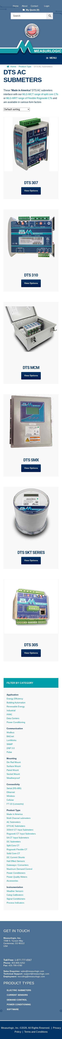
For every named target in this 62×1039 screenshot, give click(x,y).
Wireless (11, 796)
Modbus (10, 732)
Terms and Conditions (36, 1032)
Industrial (11, 710)
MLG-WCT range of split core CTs (40, 94)
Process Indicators (15, 903)
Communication (15, 728)
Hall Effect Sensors (16, 861)
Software (13, 1009)
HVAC (9, 714)
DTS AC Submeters (16, 826)
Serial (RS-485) (14, 788)
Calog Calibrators (15, 895)
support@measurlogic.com (36, 974)
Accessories (12, 881)
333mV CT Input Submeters (20, 830)
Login (46, 6)
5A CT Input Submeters (18, 837)
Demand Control (17, 1000)
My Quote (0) (32, 10)
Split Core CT (13, 845)
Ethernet (11, 792)
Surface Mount (14, 766)
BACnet (10, 736)
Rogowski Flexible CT (17, 849)
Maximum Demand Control (19, 869)
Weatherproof (13, 778)
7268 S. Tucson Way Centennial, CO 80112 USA (14, 943)
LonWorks (11, 740)
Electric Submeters (19, 990)
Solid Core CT (13, 853)
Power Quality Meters (17, 877)
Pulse (9, 752)
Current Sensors (17, 995)
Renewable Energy (16, 706)
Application (13, 694)
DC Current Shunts (16, 857)
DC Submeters (14, 841)
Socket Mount (13, 774)
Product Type (25, 66)
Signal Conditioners (16, 899)
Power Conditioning (16, 722)
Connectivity (13, 784)
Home (16, 6)
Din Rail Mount (14, 762)
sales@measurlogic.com (32, 971)
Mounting (12, 758)
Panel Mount (13, 770)
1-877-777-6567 (23, 960)
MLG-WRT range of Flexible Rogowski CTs (29, 98)
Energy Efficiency (15, 698)
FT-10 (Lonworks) (15, 804)
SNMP (10, 744)
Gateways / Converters (17, 865)
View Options (31, 191)
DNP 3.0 (11, 748)
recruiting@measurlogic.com (31, 976)
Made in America (15, 814)
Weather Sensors (15, 891)
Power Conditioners (16, 873)
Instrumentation (15, 887)
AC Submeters (13, 822)
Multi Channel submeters (18, 818)
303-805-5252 (18, 963)
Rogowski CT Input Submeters (21, 833)
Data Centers (13, 718)
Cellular (10, 800)
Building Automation (16, 702)
